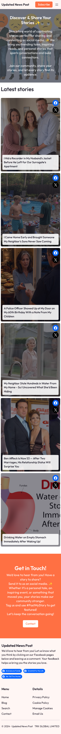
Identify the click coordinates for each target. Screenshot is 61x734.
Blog (4, 702)
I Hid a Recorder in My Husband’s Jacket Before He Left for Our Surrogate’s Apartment (27, 162)
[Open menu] (56, 4)
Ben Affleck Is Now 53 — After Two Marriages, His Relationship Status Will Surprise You (27, 462)
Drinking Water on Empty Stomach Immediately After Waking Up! (25, 539)
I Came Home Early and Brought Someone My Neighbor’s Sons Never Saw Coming (29, 239)
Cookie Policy (41, 702)
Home (5, 697)
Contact (30, 623)
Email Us (38, 713)
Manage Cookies (43, 708)
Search (6, 708)
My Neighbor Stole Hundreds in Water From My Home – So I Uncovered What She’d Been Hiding (30, 387)
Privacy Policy (41, 697)
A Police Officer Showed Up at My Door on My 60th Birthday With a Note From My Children (29, 312)
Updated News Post (15, 4)
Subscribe (44, 4)
